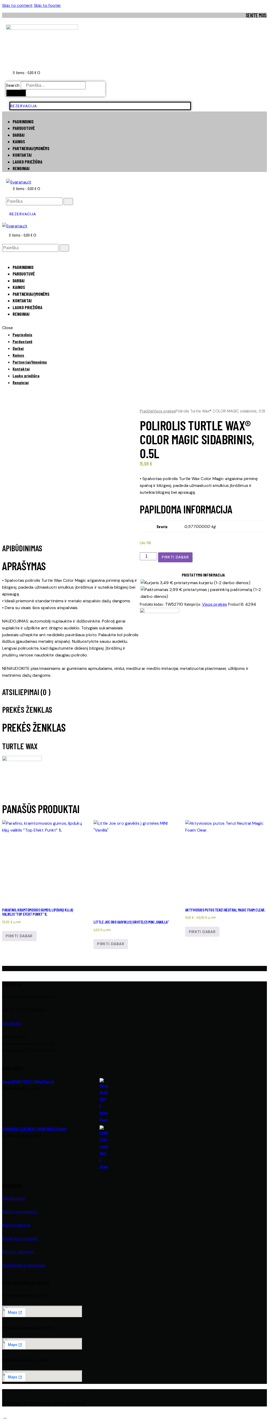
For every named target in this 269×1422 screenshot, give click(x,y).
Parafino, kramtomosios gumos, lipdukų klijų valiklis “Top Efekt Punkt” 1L (37, 911)
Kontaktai (11, 1023)
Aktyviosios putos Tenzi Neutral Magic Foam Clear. (225, 909)
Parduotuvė (13, 1198)
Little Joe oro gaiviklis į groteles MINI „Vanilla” (131, 921)
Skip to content (17, 5)
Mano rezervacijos (20, 1211)
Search (13, 85)
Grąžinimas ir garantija (23, 1265)
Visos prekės (164, 411)
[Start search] (68, 201)
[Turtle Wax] (159, 611)
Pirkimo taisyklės (18, 1252)
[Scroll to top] (5, 1416)
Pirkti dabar (175, 557)
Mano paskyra (16, 1225)
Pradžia (146, 411)
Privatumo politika (19, 1238)
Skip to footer (47, 5)
